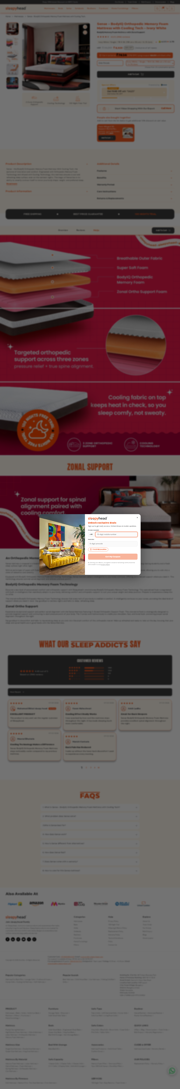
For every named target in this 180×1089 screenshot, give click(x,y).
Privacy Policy (105, 564)
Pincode (91, 539)
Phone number (93, 530)
